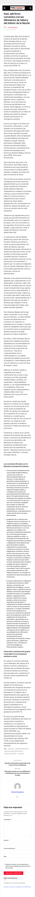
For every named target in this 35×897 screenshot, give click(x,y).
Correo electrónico (10, 848)
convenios (11, 748)
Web (5, 856)
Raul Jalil (21, 753)
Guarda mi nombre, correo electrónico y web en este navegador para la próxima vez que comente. (17, 866)
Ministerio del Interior (10, 753)
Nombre (7, 840)
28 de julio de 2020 (11, 29)
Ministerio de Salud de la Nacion (14, 751)
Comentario (8, 819)
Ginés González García (22, 748)
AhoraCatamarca (13, 27)
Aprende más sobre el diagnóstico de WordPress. (17, 887)
